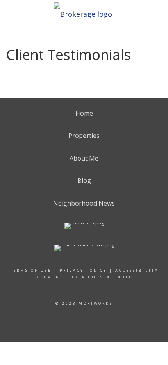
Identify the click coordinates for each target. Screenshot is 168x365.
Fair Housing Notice (105, 277)
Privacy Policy (83, 270)
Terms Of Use (31, 270)
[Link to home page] (84, 11)
